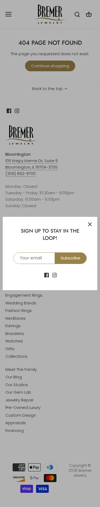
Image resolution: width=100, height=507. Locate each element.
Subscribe (70, 258)
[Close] (90, 224)
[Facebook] (46, 275)
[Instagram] (54, 275)
